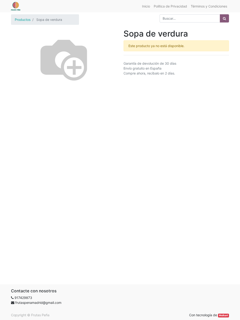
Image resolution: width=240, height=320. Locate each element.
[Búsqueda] (224, 18)
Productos (22, 20)
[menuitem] (146, 6)
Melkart (223, 315)
